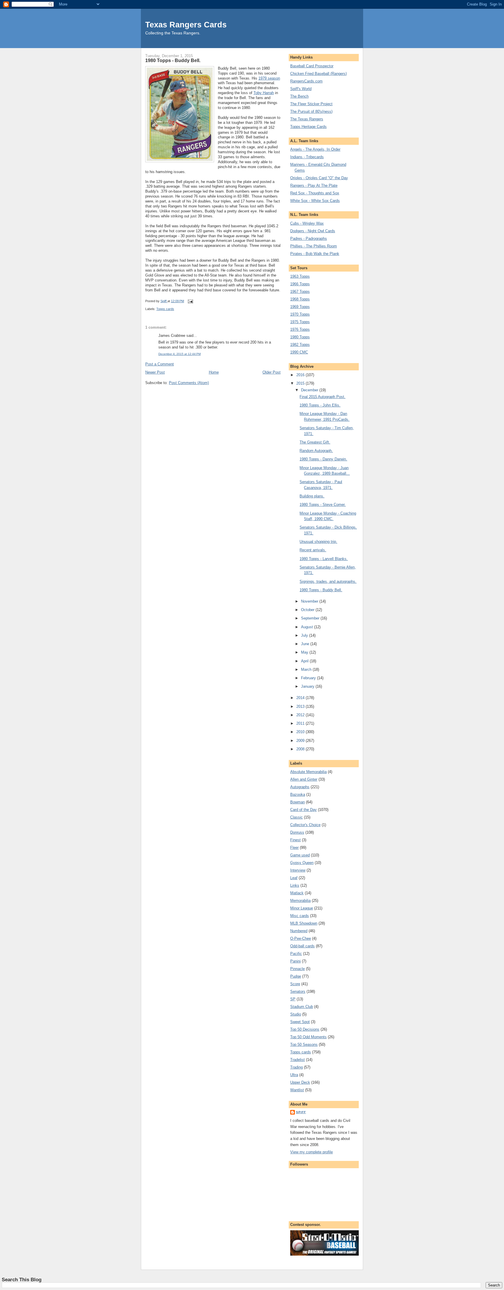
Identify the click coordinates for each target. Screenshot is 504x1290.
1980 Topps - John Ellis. (320, 405)
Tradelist (297, 1059)
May (305, 652)
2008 (301, 749)
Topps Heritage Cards (308, 126)
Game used (300, 855)
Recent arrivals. (313, 550)
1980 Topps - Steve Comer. (323, 504)
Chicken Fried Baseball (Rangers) (318, 73)
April (305, 661)
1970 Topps (300, 314)
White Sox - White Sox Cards (315, 200)
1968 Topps (300, 299)
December (310, 390)
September (311, 618)
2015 (301, 383)
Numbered (298, 931)
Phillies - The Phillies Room (313, 246)
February (309, 678)
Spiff (301, 1112)
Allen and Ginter (303, 779)
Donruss (297, 832)
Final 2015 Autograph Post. (322, 397)
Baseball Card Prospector (311, 66)
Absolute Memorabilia (308, 772)
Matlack (297, 893)
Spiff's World (301, 89)
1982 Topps (300, 344)
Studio (295, 1014)
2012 (301, 715)
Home (214, 372)
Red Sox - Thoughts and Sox (314, 193)
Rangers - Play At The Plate (313, 185)
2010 (301, 732)
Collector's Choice (305, 825)
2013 (301, 706)
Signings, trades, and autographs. (328, 581)
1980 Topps (300, 337)
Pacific (296, 953)
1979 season (269, 78)
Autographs (299, 787)
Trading (296, 1067)
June (305, 644)
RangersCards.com (306, 81)
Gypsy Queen (302, 862)
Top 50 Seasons (304, 1044)
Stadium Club (301, 1006)
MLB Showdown (303, 923)
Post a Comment (159, 364)
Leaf (294, 878)
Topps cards (165, 309)
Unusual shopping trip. (318, 541)
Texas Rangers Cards (186, 24)
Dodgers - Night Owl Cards (312, 231)
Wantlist (297, 1090)
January (308, 686)
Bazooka (297, 794)
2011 (301, 723)
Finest (295, 840)
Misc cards (299, 916)
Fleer (294, 847)
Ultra (294, 1075)
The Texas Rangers (306, 119)
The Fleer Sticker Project (311, 104)
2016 (301, 375)
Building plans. (312, 496)
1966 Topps (300, 284)
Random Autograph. (316, 450)
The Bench (299, 96)
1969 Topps (300, 307)
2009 (301, 740)
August (307, 627)
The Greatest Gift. (315, 442)
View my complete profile (311, 1152)
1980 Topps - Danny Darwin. (323, 459)
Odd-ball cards (302, 946)
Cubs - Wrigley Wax (307, 223)
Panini (295, 961)
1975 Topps (300, 322)
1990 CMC (299, 352)
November (310, 601)
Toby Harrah (263, 93)
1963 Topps (300, 276)
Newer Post (155, 372)
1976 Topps (300, 329)
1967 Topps (300, 291)
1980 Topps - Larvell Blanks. (324, 559)
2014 (301, 698)
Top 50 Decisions (304, 1029)
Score (295, 984)
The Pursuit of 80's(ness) (311, 111)
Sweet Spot (300, 1022)
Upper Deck (300, 1082)
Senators (297, 991)
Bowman (297, 802)
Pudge (295, 976)
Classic (296, 817)
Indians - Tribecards (307, 157)
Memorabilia (300, 900)
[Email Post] (190, 301)
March (307, 669)
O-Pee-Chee (300, 938)
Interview (297, 870)
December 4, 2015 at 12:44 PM (179, 354)
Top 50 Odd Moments (308, 1037)
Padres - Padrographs (308, 238)
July (305, 635)
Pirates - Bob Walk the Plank (314, 253)
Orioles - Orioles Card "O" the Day (319, 178)
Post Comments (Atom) (189, 383)
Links (294, 885)
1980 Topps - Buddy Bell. (321, 590)
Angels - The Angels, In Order (315, 149)
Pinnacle (297, 969)
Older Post (271, 372)
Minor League (301, 908)
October (308, 610)
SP (292, 999)
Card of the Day (303, 809)
